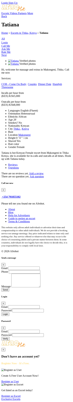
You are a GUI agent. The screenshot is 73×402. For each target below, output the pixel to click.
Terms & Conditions (19, 221)
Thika (16, 128)
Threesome (7, 87)
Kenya (25, 128)
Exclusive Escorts (10, 399)
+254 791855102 (11, 196)
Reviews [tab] (12, 164)
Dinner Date (44, 84)
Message (6, 286)
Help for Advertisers (19, 215)
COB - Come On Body (13, 84)
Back (4, 16)
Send (5, 290)
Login (4, 2)
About (11, 209)
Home (4, 32)
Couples (32, 84)
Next (4, 55)
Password (6, 310)
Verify (5, 338)
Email (4, 268)
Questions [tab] (13, 167)
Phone (4, 271)
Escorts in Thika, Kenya (24, 32)
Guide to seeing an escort (21, 218)
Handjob (57, 84)
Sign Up (12, 2)
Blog (10, 212)
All (3, 38)
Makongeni (24, 134)
